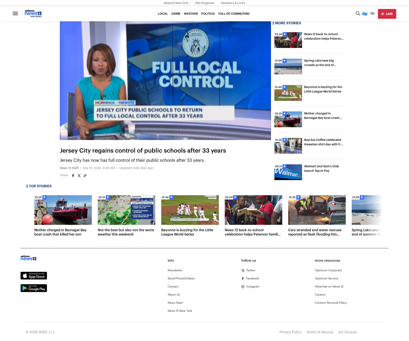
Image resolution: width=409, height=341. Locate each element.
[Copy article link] (85, 175)
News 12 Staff (69, 168)
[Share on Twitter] (79, 175)
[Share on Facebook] (73, 175)
